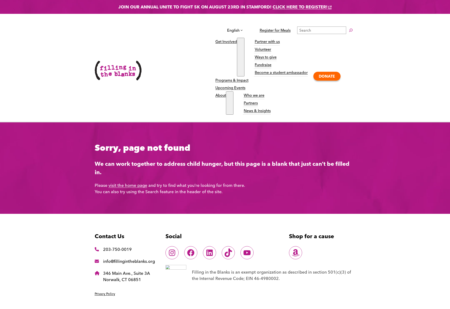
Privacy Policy (105, 294)
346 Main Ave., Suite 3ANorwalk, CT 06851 (126, 276)
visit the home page (128, 185)
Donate (327, 76)
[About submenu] (229, 103)
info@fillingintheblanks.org (129, 261)
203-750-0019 (117, 249)
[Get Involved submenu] (240, 57)
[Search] (351, 30)
